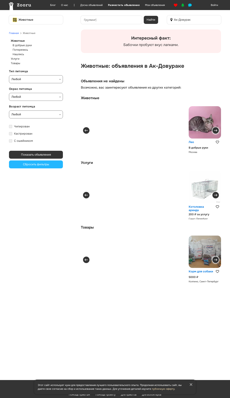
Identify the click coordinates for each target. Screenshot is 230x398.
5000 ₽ (193, 277)
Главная (14, 33)
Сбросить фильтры (36, 164)
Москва (193, 152)
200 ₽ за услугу (199, 214)
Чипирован (22, 126)
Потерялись (20, 50)
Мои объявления (155, 5)
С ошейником (23, 141)
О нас (64, 5)
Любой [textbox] (16, 79)
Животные (26, 20)
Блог (53, 5)
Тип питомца (18, 71)
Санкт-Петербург (198, 218)
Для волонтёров (151, 394)
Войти (214, 5)
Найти (151, 20)
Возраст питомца (22, 106)
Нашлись (18, 54)
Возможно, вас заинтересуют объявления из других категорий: (131, 87)
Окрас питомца (20, 89)
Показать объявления (36, 155)
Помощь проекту (105, 394)
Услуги (15, 59)
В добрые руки (22, 45)
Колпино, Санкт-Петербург (204, 281)
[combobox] (36, 79)
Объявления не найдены (102, 81)
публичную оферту (163, 388)
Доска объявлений (91, 5)
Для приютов (129, 394)
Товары (15, 63)
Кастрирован (23, 133)
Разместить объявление (124, 5)
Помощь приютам (79, 394)
